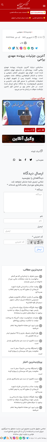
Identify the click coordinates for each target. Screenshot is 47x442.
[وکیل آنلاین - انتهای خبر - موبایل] (23, 139)
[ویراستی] (13, 49)
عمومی (20, 32)
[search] (2, 5)
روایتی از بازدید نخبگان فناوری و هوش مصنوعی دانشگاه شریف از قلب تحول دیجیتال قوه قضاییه (25, 300)
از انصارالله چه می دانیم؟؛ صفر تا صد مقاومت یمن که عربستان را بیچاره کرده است (25, 351)
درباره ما (31, 438)
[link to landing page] (23, 4)
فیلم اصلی (36, 137)
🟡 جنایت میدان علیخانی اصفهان (21, 18)
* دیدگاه (39, 189)
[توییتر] (17, 49)
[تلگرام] (36, 49)
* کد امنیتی (37, 236)
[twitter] (31, 160)
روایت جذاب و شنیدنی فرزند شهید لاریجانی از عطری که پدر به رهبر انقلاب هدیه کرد (25, 289)
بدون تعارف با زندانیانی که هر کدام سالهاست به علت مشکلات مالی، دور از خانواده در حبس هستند (25, 279)
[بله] (32, 49)
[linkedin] (20, 160)
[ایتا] (25, 49)
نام (41, 216)
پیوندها (44, 438)
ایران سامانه (17, 434)
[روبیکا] (9, 49)
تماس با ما (38, 438)
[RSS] (8, 439)
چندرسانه (27, 32)
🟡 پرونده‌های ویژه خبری (38, 12)
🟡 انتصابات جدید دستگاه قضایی (19, 12)
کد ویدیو (28, 130)
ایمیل (40, 226)
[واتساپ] (28, 49)
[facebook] (25, 160)
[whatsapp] (14, 160)
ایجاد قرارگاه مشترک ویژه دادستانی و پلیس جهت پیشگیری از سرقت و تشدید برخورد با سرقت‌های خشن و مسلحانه (24, 310)
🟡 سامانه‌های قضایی (39, 18)
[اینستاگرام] (21, 49)
